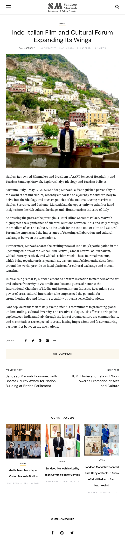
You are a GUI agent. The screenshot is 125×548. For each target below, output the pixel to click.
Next (114, 459)
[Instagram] (62, 533)
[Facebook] (25, 340)
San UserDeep (27, 48)
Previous (11, 459)
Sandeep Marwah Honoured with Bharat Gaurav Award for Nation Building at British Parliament (31, 381)
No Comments (48, 48)
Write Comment (62, 353)
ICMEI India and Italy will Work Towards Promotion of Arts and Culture (95, 381)
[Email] (47, 340)
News (62, 23)
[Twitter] (32, 340)
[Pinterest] (40, 340)
